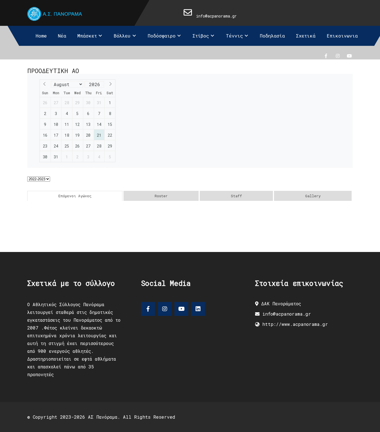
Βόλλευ (122, 36)
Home (41, 36)
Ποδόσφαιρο (162, 36)
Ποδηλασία (272, 36)
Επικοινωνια (342, 36)
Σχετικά (305, 36)
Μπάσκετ (87, 36)
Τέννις (234, 36)
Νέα (62, 36)
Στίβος (201, 36)
